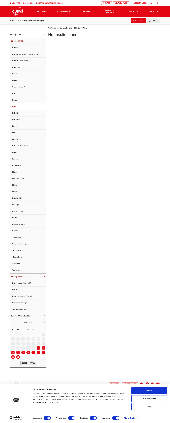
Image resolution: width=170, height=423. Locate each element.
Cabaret (15, 48)
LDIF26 (15, 290)
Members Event (18, 178)
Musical (15, 191)
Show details (129, 418)
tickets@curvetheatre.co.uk (49, 3)
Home (12, 21)
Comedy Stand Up (19, 87)
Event (14, 107)
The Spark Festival (19, 309)
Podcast (15, 231)
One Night (16, 205)
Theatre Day (16, 250)
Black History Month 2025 (21, 283)
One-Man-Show (17, 211)
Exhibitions (16, 120)
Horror (14, 152)
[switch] (71, 418)
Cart (150, 3)
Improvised (16, 159)
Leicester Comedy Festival (22, 296)
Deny (149, 407)
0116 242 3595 (28, 3)
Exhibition (15, 113)
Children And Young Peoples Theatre (25, 54)
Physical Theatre (18, 224)
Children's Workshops (20, 61)
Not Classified (17, 198)
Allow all (149, 391)
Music (14, 185)
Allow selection (149, 399)
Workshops (16, 270)
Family (14, 126)
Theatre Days (17, 257)
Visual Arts (16, 264)
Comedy (15, 80)
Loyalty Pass (121, 3)
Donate (106, 3)
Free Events (16, 139)
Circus (14, 74)
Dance (14, 93)
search (157, 3)
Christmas (16, 67)
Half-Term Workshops (20, 146)
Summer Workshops (19, 244)
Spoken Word (17, 237)
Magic (14, 172)
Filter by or (20, 316)
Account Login (140, 3)
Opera (14, 218)
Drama (14, 100)
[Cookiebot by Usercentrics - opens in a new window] (16, 418)
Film (13, 133)
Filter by (15, 35)
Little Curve (16, 165)
